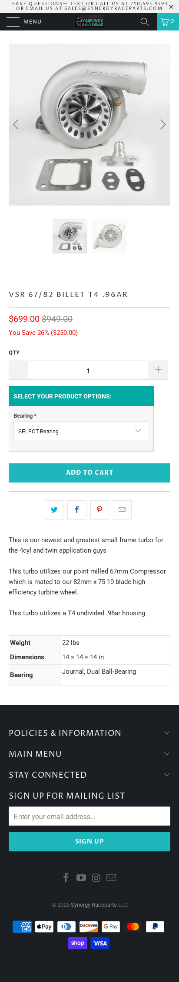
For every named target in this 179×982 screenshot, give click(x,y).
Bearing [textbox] (24, 415)
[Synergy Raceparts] (89, 21)
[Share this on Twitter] (54, 510)
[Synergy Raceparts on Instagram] (96, 879)
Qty (14, 352)
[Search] (148, 22)
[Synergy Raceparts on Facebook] (66, 879)
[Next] (162, 125)
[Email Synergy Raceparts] (111, 879)
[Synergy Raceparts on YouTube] (81, 879)
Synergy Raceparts (94, 904)
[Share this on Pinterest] (99, 510)
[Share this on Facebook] (76, 510)
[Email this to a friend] (122, 510)
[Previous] (17, 125)
